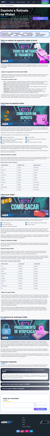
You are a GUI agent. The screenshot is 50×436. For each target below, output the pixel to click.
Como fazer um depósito (27, 33)
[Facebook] (18, 431)
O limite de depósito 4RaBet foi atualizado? (13, 388)
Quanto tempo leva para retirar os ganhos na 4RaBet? (16, 384)
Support (23, 422)
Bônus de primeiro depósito (40, 18)
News (23, 417)
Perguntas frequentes (20, 34)
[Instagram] (22, 431)
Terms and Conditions (26, 426)
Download (45, 3)
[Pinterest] (27, 431)
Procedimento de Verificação (7, 34)
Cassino (34, 2)
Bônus (28, 2)
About (23, 424)
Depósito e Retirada (21, 2)
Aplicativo (12, 2)
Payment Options (5, 33)
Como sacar (37, 33)
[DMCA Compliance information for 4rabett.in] (44, 423)
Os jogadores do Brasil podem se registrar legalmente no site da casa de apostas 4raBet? (23, 370)
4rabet (2, 5)
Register (45, 1)
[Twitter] (31, 431)
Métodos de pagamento (15, 33)
